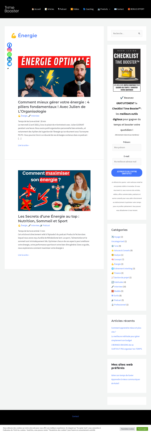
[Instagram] (9, 49)
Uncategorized (117, 241)
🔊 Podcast (45, 225)
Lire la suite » (23, 145)
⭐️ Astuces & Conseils (120, 250)
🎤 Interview (33, 115)
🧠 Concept (116, 259)
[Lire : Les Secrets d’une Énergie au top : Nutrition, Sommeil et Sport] (54, 190)
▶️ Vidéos (75, 9)
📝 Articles (49, 9)
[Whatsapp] (9, 54)
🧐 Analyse (116, 255)
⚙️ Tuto (114, 246)
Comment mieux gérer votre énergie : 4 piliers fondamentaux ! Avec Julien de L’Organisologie (53, 107)
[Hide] (8, 68)
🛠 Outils (115, 295)
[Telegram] (9, 64)
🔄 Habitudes (117, 282)
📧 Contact (119, 9)
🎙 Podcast (62, 9)
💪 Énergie (22, 115)
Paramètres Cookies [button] (127, 429)
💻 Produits (103, 9)
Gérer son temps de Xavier (122, 375)
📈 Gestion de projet (120, 277)
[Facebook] (9, 45)
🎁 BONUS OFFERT (136, 9)
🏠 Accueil (36, 9)
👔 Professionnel (118, 304)
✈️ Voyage (115, 237)
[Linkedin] (9, 59)
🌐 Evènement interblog (121, 268)
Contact (75, 416)
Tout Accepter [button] (142, 429)
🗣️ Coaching (88, 9)
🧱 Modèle (116, 291)
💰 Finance (116, 273)
